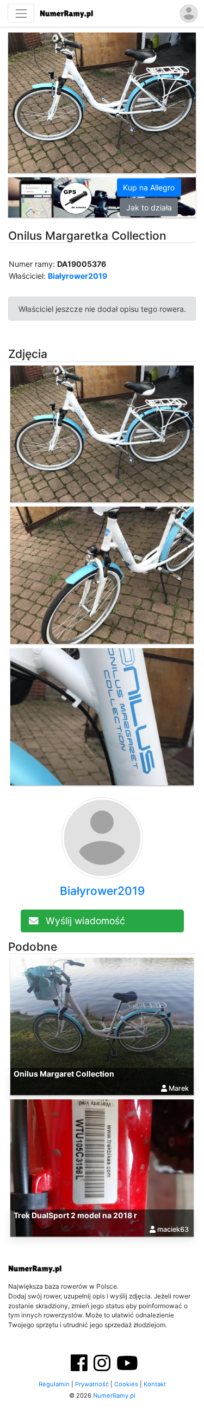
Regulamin (54, 1384)
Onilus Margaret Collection (64, 1073)
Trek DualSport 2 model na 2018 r (75, 1215)
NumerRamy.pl (114, 1395)
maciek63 (173, 1229)
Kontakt (155, 1384)
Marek (179, 1088)
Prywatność (92, 1384)
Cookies (126, 1384)
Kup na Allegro (149, 187)
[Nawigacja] (21, 13)
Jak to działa (149, 207)
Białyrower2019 (77, 275)
